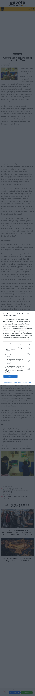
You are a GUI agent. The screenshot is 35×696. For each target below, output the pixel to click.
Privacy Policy (27, 382)
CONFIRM (10, 376)
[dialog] (17, 348)
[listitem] (17, 344)
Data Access (17, 382)
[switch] (28, 348)
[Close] (31, 314)
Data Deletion (8, 382)
